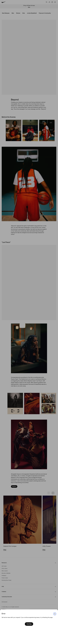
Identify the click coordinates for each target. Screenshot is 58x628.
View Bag (29, 624)
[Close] (54, 614)
